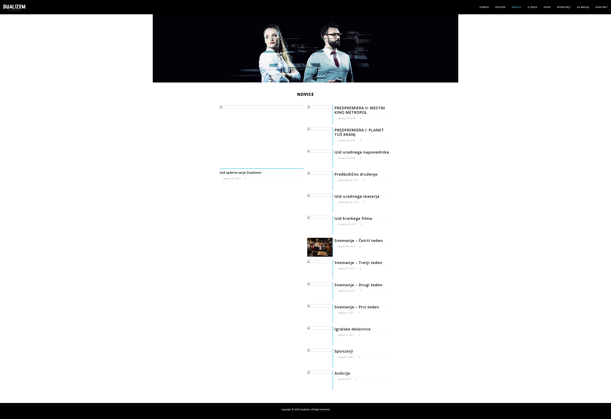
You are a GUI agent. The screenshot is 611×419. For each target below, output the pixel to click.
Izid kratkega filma (353, 218)
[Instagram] (307, 414)
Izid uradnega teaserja (356, 196)
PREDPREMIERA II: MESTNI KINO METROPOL (359, 110)
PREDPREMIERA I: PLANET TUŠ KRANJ (359, 132)
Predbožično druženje (356, 174)
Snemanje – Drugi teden (358, 284)
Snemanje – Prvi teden (356, 306)
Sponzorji (343, 351)
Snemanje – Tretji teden (358, 262)
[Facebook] (303, 414)
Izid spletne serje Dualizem (240, 172)
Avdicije (342, 373)
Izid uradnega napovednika (361, 152)
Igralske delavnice (352, 329)
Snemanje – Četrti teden (358, 240)
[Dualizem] (14, 7)
